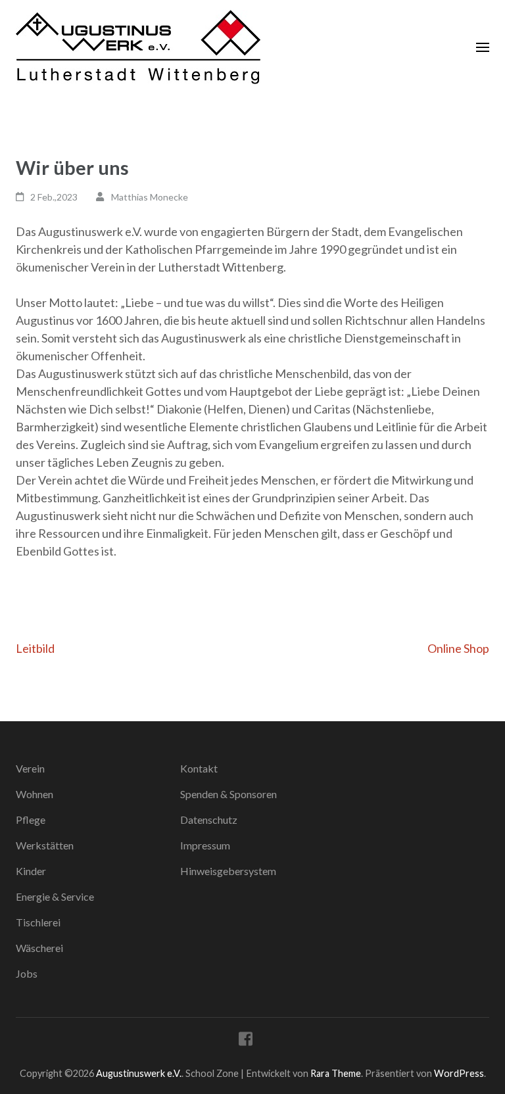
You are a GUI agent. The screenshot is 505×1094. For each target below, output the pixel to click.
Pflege (30, 819)
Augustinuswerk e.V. (138, 1073)
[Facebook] (245, 1041)
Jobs (26, 973)
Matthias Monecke (149, 196)
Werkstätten (45, 845)
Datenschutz (208, 819)
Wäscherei (39, 947)
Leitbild (35, 648)
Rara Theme (335, 1073)
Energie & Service (55, 896)
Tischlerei (38, 922)
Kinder (31, 871)
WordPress (459, 1073)
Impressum (205, 845)
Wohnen (34, 794)
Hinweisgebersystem (228, 871)
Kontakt (199, 768)
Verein (30, 768)
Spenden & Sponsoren (228, 794)
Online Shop (458, 648)
